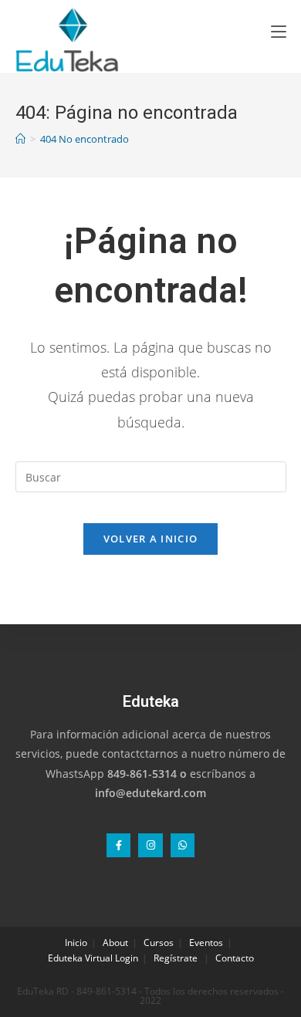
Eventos (206, 942)
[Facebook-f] (118, 845)
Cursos (159, 942)
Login (126, 958)
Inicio (76, 942)
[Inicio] (20, 139)
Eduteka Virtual (80, 958)
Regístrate (176, 958)
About (115, 942)
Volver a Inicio (150, 539)
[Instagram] (150, 845)
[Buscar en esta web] (150, 475)
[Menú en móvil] (278, 31)
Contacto (234, 958)
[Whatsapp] (182, 845)
